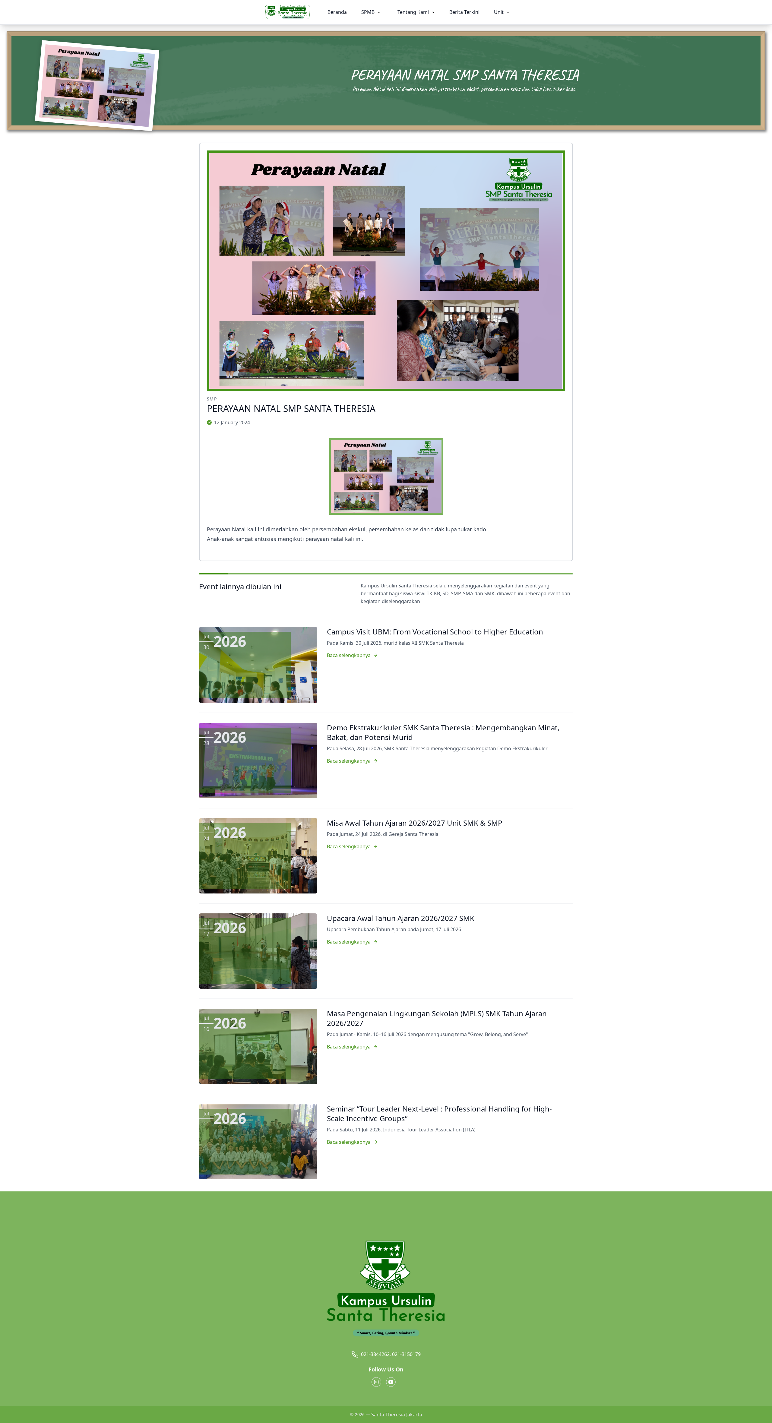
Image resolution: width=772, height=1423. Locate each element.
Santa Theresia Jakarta (396, 1414)
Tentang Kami (413, 12)
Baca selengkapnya (349, 655)
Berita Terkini (464, 12)
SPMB (368, 12)
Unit (499, 12)
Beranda (337, 12)
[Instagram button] (376, 1382)
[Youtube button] (391, 1382)
